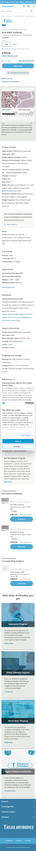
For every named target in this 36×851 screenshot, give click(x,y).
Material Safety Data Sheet (11, 191)
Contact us (9, 692)
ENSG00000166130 (16, 341)
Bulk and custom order (26, 60)
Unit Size (4, 40)
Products (9, 16)
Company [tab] (5, 817)
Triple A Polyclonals (31, 16)
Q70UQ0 (11, 348)
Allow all (18, 441)
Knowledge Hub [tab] (7, 807)
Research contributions (10, 82)
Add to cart (18, 66)
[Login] (24, 6)
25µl (15, 44)
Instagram (9, 841)
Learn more (9, 643)
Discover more (10, 791)
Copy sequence (11, 224)
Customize (17, 446)
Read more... (8, 482)
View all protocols (8, 287)
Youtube (28, 841)
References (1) (6, 79)
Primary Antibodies (18, 16)
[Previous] (31, 123)
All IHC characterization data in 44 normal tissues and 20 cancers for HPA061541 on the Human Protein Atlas (17, 317)
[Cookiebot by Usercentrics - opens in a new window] (25, 403)
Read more (9, 742)
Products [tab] (4, 801)
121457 (10, 344)
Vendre (28, 847)
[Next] (34, 123)
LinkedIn (19, 841)
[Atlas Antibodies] (7, 6)
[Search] (31, 11)
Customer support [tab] (8, 812)
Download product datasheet (19, 73)
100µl (6, 44)
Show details (25, 435)
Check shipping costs (10, 56)
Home (3, 16)
